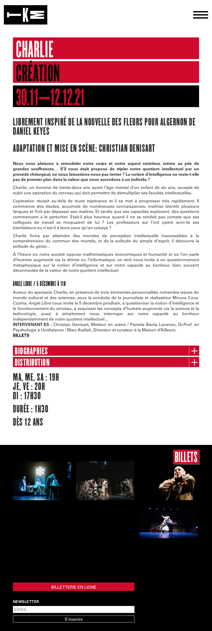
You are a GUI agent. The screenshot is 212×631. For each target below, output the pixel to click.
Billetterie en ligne (73, 587)
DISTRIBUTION (32, 362)
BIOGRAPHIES (31, 351)
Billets (186, 457)
